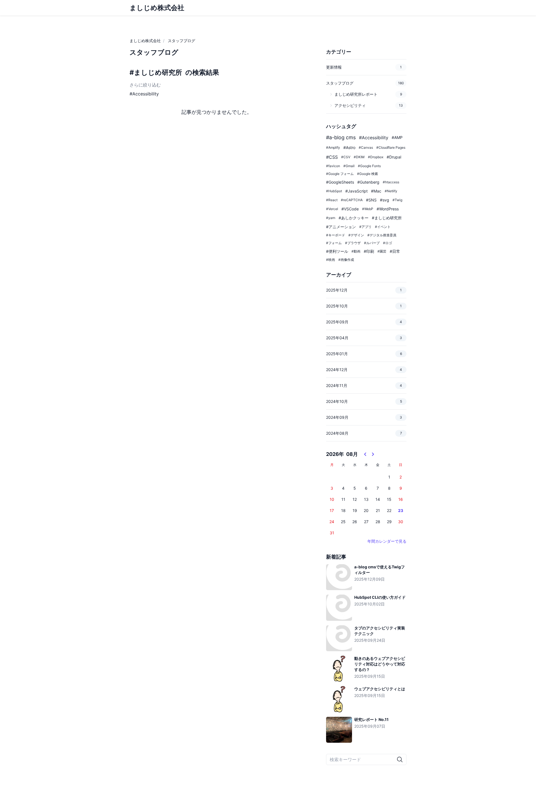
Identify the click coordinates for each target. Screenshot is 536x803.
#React (332, 200)
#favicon (333, 166)
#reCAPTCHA (352, 200)
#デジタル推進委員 (381, 235)
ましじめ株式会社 (145, 40)
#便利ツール (337, 251)
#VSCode (350, 208)
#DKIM (359, 157)
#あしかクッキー (353, 217)
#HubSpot (334, 191)
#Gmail (349, 166)
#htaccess (391, 182)
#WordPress (388, 208)
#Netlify (391, 191)
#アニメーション (341, 226)
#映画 (330, 260)
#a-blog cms (341, 137)
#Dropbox (375, 157)
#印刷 (369, 251)
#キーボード (335, 235)
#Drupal (394, 157)
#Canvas (366, 147)
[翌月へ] (373, 454)
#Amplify (333, 147)
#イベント (383, 227)
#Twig (397, 200)
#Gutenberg (368, 182)
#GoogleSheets (340, 182)
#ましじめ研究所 (156, 72)
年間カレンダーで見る (386, 541)
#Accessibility (144, 94)
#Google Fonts (369, 166)
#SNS (371, 200)
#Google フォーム (340, 174)
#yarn (330, 218)
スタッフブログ (181, 40)
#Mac (376, 191)
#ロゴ (387, 243)
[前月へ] (365, 454)
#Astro (349, 147)
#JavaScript (356, 191)
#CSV (345, 157)
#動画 (355, 251)
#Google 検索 (367, 174)
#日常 (395, 251)
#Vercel (332, 209)
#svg (384, 200)
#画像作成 (346, 260)
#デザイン (356, 235)
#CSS (332, 157)
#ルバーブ (372, 243)
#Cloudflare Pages (390, 147)
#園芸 (381, 251)
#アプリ (365, 227)
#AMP (397, 137)
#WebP (367, 209)
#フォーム (334, 243)
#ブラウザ (353, 243)
